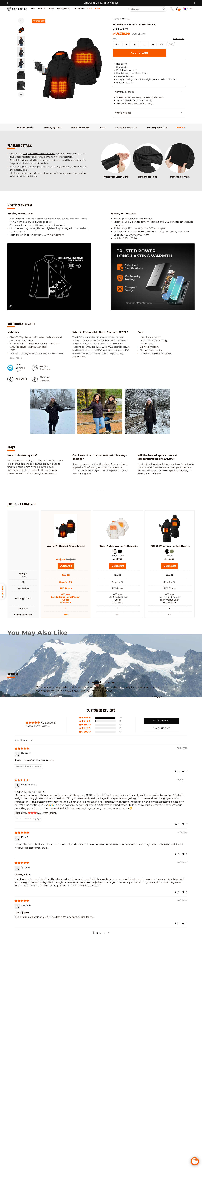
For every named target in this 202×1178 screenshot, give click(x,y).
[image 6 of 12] (21, 85)
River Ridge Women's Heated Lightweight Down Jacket (117, 546)
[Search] (164, 9)
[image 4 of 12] (21, 63)
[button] (178, 9)
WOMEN (126, 19)
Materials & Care (80, 127)
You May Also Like (157, 127)
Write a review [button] (161, 720)
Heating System (52, 127)
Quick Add (119, 566)
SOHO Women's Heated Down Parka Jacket (169, 546)
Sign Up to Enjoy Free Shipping (101, 2)
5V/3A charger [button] (156, 228)
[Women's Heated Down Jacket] (66, 528)
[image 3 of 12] (21, 52)
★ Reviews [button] (2, 591)
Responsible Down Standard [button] (39, 153)
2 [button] (97, 932)
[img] (22, 748)
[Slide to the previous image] (21, 21)
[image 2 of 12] (21, 41)
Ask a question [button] (161, 728)
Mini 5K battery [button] (55, 235)
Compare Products (126, 127)
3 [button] (101, 932)
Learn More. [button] (78, 356)
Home (116, 19)
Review (181, 127)
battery (180, 470)
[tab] (25, 127)
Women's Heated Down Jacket (66, 546)
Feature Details (25, 127)
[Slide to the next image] (21, 95)
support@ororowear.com (43, 473)
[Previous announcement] (7, 3)
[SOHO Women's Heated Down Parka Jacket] (170, 528)
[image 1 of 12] (21, 30)
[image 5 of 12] (21, 74)
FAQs (102, 127)
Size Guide (178, 38)
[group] (52, 411)
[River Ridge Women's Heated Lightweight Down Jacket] (118, 528)
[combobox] (141, 9)
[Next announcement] (194, 3)
